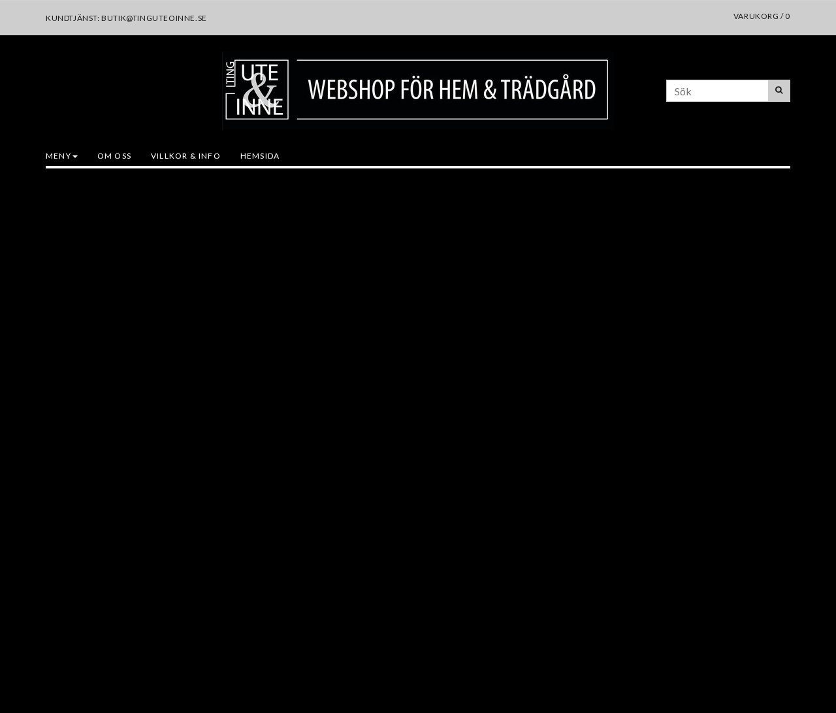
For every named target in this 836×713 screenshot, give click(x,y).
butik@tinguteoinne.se (154, 18)
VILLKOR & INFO (186, 156)
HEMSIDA (260, 156)
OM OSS (114, 156)
